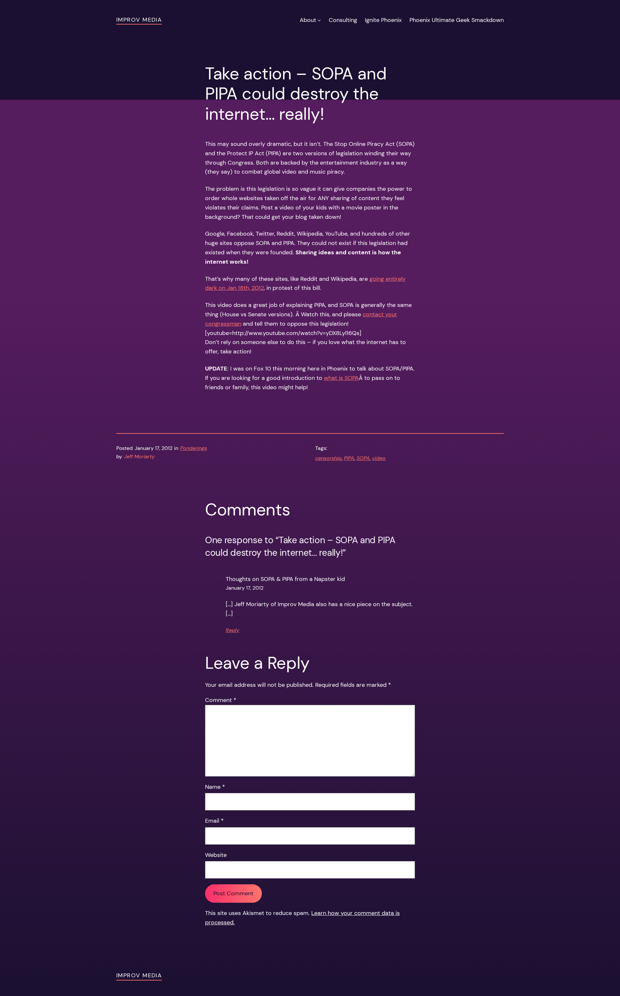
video (379, 458)
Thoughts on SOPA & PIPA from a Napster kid (285, 579)
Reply (232, 630)
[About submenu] (319, 20)
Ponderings (193, 448)
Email (214, 821)
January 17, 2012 (245, 587)
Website (216, 855)
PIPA (349, 458)
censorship (328, 458)
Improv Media (139, 20)
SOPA (363, 458)
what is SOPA (341, 378)
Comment (220, 700)
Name (215, 787)
